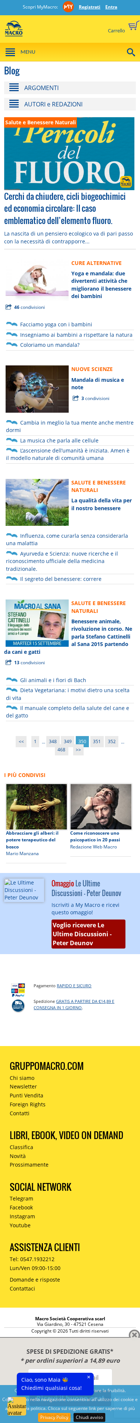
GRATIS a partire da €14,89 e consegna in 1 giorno (74, 1004)
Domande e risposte (35, 1279)
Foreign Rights (28, 1104)
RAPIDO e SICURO (74, 985)
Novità (18, 1156)
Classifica (21, 1147)
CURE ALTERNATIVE (96, 262)
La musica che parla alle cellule (59, 440)
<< (21, 742)
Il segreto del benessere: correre (61, 578)
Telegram (21, 1198)
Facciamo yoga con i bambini (56, 324)
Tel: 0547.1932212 (32, 1259)
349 (68, 742)
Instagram (22, 1216)
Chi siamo (22, 1077)
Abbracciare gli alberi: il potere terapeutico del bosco (32, 840)
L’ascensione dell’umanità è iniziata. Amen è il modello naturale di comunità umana (68, 454)
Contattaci (22, 1288)
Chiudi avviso (89, 1417)
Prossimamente (29, 1164)
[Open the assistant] (16, 1406)
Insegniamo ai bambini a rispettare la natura (76, 334)
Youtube (20, 1225)
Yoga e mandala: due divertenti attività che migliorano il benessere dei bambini (101, 285)
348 (53, 742)
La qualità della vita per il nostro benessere (101, 504)
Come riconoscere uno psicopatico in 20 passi (95, 836)
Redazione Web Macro (93, 847)
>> (78, 750)
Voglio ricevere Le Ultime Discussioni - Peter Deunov (82, 934)
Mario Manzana (22, 853)
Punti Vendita (26, 1095)
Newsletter (23, 1086)
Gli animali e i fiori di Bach (53, 680)
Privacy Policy (54, 1417)
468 (61, 750)
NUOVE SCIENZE (92, 368)
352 (112, 742)
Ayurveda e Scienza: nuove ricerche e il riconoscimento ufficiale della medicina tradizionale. (62, 561)
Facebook (21, 1207)
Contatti (19, 1113)
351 (97, 742)
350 (82, 742)
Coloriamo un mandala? (50, 344)
